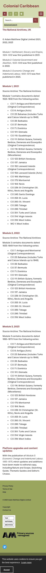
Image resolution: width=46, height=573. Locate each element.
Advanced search (10, 25)
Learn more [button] (26, 562)
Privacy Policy (8, 486)
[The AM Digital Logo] (18, 535)
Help (4, 492)
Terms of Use (7, 489)
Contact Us (7, 510)
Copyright (6, 507)
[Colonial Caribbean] (23, 5)
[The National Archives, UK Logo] (9, 521)
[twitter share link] (5, 547)
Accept (7, 570)
